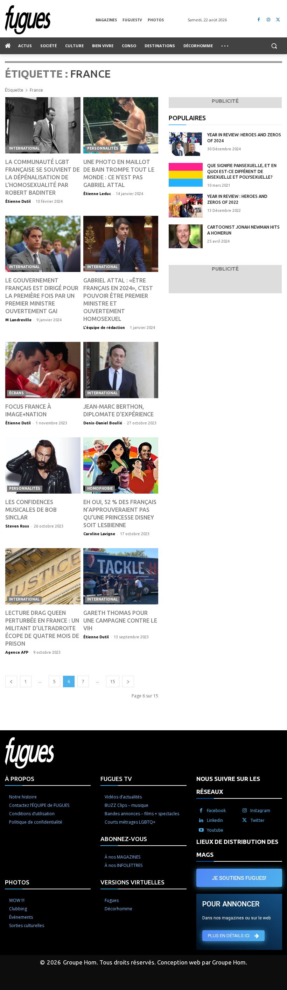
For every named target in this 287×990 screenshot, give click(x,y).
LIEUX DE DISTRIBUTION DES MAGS (237, 848)
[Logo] (50, 19)
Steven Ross (17, 526)
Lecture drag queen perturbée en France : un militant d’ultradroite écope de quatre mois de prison (42, 628)
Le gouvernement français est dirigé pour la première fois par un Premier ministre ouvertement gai (41, 295)
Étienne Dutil (18, 201)
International (24, 148)
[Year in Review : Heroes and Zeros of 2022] (186, 205)
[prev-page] (11, 681)
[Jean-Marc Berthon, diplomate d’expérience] (121, 370)
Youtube (215, 830)
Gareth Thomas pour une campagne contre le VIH (120, 620)
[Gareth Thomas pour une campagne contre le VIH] (121, 576)
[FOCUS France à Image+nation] (42, 370)
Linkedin (215, 820)
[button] (274, 46)
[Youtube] (201, 830)
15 (112, 681)
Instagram (260, 810)
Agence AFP (16, 652)
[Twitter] (278, 20)
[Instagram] (268, 20)
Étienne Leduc (97, 194)
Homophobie (100, 488)
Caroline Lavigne (99, 534)
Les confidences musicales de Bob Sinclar (31, 510)
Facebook (216, 810)
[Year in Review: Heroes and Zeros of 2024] (186, 144)
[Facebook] (259, 20)
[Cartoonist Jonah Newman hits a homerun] (186, 236)
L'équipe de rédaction (104, 327)
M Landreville (18, 320)
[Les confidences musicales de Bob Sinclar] (42, 465)
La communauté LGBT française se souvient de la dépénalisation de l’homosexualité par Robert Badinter (42, 177)
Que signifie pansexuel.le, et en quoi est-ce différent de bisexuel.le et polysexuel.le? (241, 171)
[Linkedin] (201, 820)
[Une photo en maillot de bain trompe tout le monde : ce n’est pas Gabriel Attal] (121, 125)
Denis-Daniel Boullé (102, 423)
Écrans (16, 393)
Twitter (257, 820)
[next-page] (128, 681)
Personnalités (102, 148)
